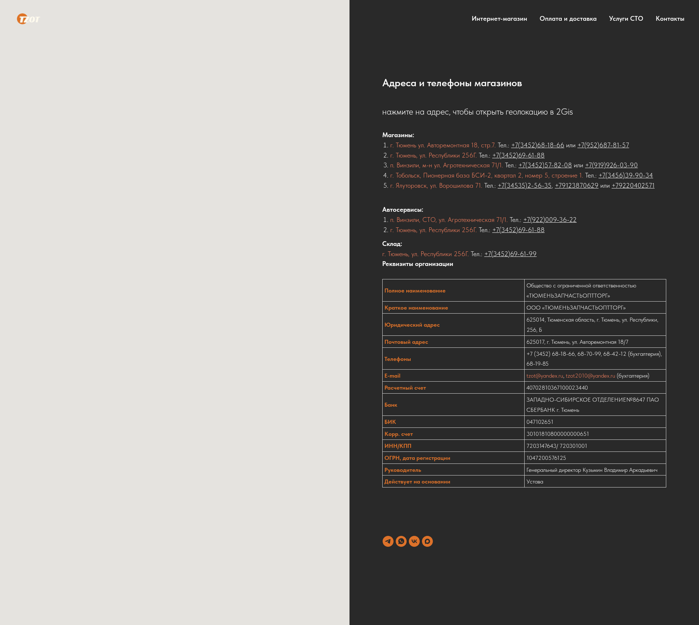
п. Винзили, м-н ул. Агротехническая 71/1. (447, 165)
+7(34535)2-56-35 (525, 185)
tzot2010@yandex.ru (590, 375)
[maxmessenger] (427, 541)
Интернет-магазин (499, 18)
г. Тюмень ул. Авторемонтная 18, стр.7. (444, 145)
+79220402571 (633, 185)
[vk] (414, 541)
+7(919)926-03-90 (611, 165)
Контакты (670, 18)
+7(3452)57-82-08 (545, 165)
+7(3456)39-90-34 (626, 175)
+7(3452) (497, 254)
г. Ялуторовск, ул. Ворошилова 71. (436, 185)
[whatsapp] (401, 541)
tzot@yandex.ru (544, 375)
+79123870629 (577, 185)
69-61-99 (523, 254)
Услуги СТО (626, 18)
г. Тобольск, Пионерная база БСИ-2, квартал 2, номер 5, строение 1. (487, 175)
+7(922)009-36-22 (550, 219)
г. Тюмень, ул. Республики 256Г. (433, 155)
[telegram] (388, 541)
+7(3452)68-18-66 (537, 145)
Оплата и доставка (568, 18)
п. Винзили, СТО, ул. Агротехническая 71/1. (449, 219)
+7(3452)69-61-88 (518, 155)
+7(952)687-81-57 (603, 145)
